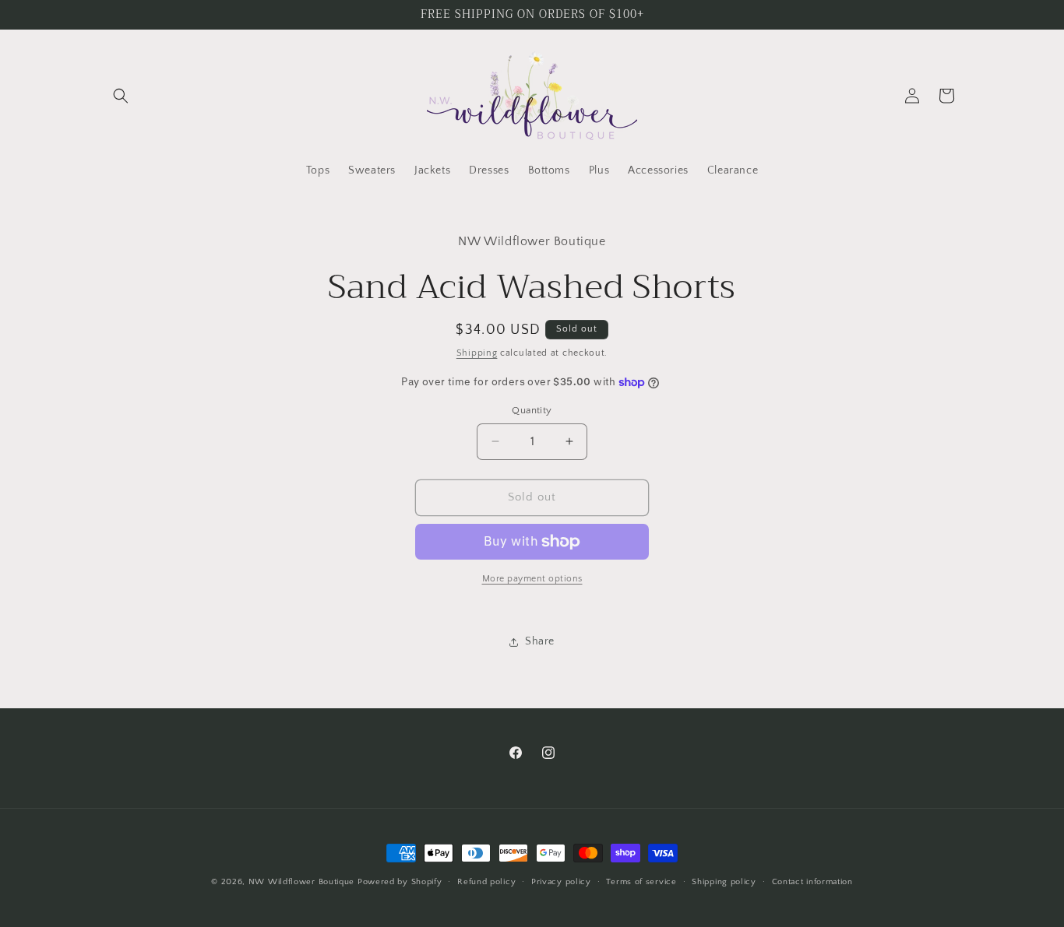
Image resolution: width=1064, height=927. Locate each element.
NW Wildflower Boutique (301, 882)
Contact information (812, 882)
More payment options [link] (532, 579)
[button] (121, 96)
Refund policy (486, 882)
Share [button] (540, 641)
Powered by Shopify (400, 882)
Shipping (477, 353)
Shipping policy (724, 882)
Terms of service (641, 882)
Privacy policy (561, 882)
